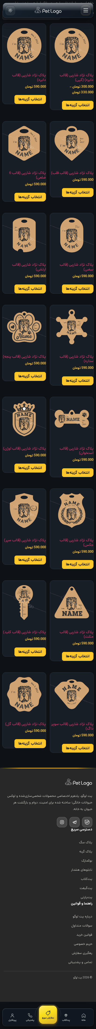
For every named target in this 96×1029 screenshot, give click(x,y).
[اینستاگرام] (62, 822)
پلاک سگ (85, 842)
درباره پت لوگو (82, 916)
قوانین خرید (84, 934)
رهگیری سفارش (82, 953)
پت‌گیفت (86, 888)
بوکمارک (87, 860)
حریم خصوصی (83, 944)
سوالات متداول (81, 925)
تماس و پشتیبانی (80, 962)
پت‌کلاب (86, 879)
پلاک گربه (85, 851)
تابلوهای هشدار (81, 869)
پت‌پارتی (86, 897)
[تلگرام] (74, 822)
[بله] (87, 822)
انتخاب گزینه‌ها (77, 105)
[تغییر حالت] (10, 10)
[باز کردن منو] (86, 10)
